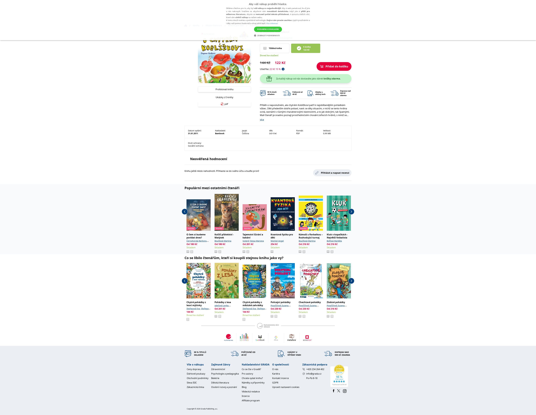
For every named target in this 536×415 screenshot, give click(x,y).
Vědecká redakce (251, 391)
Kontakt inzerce (280, 378)
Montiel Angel (277, 241)
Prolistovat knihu (225, 89)
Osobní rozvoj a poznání (224, 387)
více (262, 119)
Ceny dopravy (194, 369)
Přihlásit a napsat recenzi (335, 172)
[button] (268, 35)
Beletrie (215, 378)
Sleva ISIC (192, 382)
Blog (244, 387)
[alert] (268, 20)
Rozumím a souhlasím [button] (268, 29)
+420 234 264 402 (315, 369)
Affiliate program (251, 400)
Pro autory (247, 373)
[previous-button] (185, 212)
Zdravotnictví (218, 369)
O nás (275, 369)
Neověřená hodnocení (208, 158)
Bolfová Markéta (334, 241)
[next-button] (351, 212)
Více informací (272, 23)
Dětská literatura (220, 382)
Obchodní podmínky (197, 378)
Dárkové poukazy (196, 373)
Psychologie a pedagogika (225, 373)
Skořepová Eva (193, 308)
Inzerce (246, 396)
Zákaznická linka (195, 387)
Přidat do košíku (337, 66)
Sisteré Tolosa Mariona (253, 241)
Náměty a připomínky (253, 382)
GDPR (275, 382)
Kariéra (276, 373)
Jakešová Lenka (221, 305)
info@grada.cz (313, 373)
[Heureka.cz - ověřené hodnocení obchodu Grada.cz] (339, 376)
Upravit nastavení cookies (285, 387)
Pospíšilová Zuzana (279, 305)
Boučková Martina (223, 241)
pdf (226, 104)
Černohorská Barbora (196, 241)
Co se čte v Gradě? (251, 369)
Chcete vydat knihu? (252, 378)
